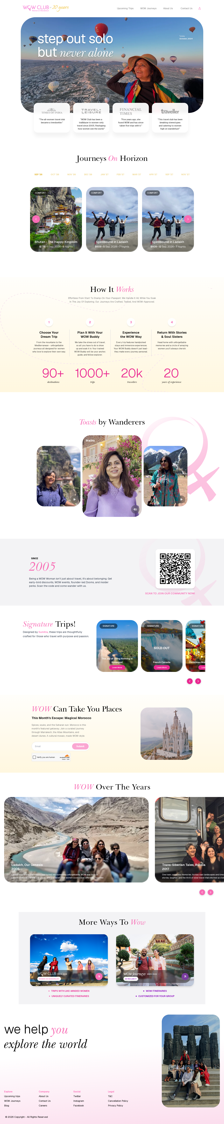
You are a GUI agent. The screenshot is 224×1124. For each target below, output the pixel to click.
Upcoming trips (12, 1096)
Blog (6, 1105)
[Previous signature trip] (190, 681)
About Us (168, 8)
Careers (43, 1105)
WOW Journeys (148, 8)
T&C (110, 1096)
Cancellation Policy (118, 1100)
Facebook (78, 1105)
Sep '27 (169, 174)
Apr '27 (153, 174)
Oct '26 (55, 174)
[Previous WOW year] (202, 892)
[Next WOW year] (210, 892)
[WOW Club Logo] (36, 8)
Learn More (117, 667)
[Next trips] (188, 219)
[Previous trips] (36, 219)
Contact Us (186, 8)
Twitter (77, 1096)
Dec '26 (88, 174)
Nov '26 (71, 174)
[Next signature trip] (198, 681)
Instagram (78, 1100)
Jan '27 (104, 174)
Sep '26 (38, 174)
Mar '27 (136, 174)
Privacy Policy (115, 1105)
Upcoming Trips (125, 8)
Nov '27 (185, 174)
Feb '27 (120, 174)
